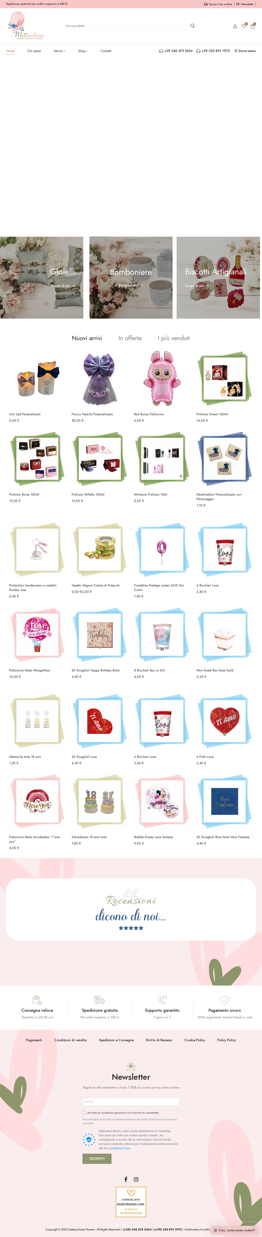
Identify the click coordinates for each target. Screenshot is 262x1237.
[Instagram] (136, 1179)
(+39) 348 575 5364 (137, 1229)
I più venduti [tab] (174, 338)
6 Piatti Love (204, 756)
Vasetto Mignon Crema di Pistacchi (96, 585)
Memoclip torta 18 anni (25, 756)
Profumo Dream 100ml (212, 414)
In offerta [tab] (130, 338)
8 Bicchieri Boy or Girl (149, 670)
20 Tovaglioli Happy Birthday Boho (96, 670)
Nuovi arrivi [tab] (87, 338)
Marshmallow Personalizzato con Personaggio (218, 496)
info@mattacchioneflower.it (200, 1229)
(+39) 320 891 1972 (168, 1229)
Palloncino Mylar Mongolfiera (29, 670)
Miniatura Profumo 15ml (150, 494)
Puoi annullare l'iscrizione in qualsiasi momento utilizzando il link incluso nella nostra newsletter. (129, 1121)
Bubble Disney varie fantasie (153, 837)
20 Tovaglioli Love (84, 756)
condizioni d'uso (120, 1148)
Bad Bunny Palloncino (149, 414)
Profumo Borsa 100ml (24, 494)
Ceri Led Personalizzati (25, 414)
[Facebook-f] (126, 1179)
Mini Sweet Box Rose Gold (214, 670)
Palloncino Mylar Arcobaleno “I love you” (34, 839)
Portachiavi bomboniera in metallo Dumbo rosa (32, 587)
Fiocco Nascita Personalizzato (92, 414)
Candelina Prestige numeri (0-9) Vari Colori (159, 587)
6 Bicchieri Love (207, 585)
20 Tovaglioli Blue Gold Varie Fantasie (222, 837)
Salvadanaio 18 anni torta (89, 837)
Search (193, 26)
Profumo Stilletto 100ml (88, 494)
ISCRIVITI (97, 1158)
